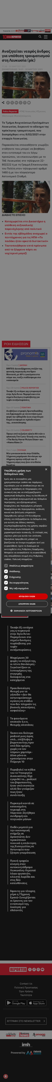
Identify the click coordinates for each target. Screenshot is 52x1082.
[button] (26, 610)
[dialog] (26, 541)
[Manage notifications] (5, 1076)
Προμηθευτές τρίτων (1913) (17, 515)
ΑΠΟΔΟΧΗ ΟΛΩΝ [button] (27, 596)
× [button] (46, 469)
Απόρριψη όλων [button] (26, 603)
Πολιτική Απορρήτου (22, 559)
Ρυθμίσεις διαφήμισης (33, 549)
